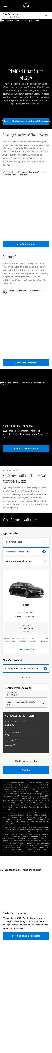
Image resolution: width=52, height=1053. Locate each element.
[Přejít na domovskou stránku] (26, 6)
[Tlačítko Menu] (5, 5)
